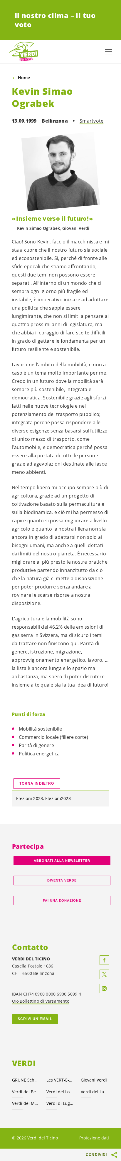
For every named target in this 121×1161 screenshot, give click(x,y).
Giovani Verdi (94, 1080)
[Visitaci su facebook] (104, 960)
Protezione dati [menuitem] (94, 1138)
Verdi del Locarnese (60, 1092)
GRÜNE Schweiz (25, 1080)
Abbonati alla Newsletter (62, 860)
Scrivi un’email (35, 1019)
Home (24, 78)
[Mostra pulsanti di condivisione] (114, 1155)
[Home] (23, 52)
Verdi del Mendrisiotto (25, 1103)
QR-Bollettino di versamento (40, 1001)
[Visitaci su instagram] (104, 988)
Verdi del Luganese (94, 1092)
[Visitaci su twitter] (104, 974)
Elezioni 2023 (29, 798)
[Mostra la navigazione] (108, 51)
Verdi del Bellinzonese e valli (25, 1092)
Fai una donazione (62, 900)
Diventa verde (62, 880)
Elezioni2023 (58, 798)
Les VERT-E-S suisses (60, 1080)
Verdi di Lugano (60, 1103)
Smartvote (91, 121)
